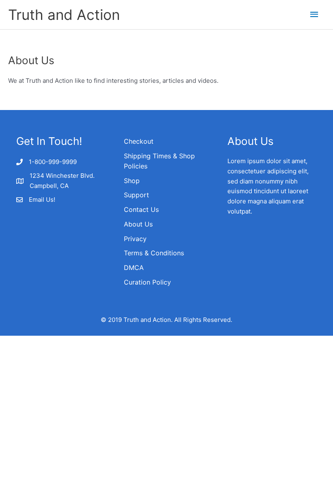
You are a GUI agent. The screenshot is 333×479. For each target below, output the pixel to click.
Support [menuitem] (136, 195)
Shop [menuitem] (132, 181)
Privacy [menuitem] (135, 239)
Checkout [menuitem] (139, 141)
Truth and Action (64, 14)
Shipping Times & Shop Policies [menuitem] (159, 161)
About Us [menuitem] (138, 224)
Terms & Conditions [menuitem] (154, 253)
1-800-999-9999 (53, 162)
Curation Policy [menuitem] (147, 282)
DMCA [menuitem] (134, 267)
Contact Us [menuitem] (141, 209)
